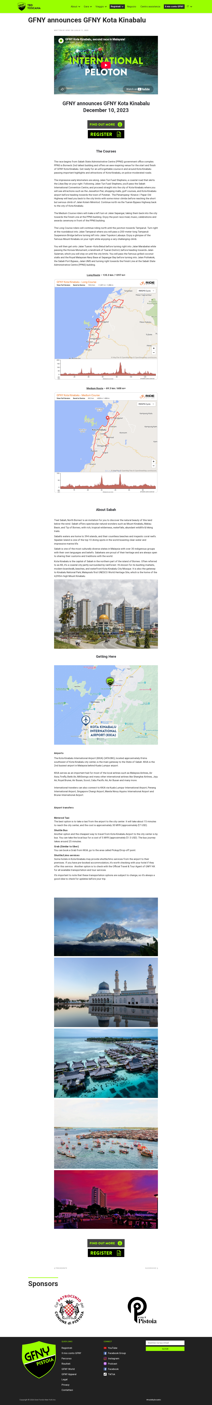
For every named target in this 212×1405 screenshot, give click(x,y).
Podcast (112, 1363)
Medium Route (95, 388)
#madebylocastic (153, 1400)
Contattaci (67, 1390)
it (188, 6)
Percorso (67, 1358)
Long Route (93, 275)
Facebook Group (117, 1353)
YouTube (112, 1347)
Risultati (66, 1363)
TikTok (111, 1374)
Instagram (113, 1358)
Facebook (113, 1369)
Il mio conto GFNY (174, 6)
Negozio (131, 6)
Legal (64, 1379)
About (74, 6)
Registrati (116, 6)
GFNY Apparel (69, 1374)
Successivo (151, 1268)
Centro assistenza (150, 6)
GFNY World (68, 1369)
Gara (86, 6)
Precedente (61, 1268)
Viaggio (99, 6)
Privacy (65, 1384)
